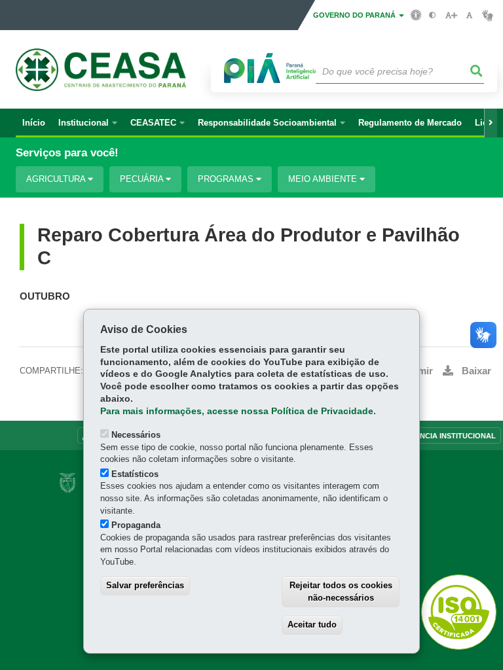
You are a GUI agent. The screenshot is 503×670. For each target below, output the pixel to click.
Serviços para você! (67, 153)
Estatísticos (134, 474)
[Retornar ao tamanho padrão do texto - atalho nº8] (469, 15)
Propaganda (135, 525)
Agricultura (57, 179)
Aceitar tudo (312, 624)
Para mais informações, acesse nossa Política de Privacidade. (238, 411)
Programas (227, 179)
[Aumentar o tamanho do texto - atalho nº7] (450, 15)
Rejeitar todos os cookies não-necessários (340, 591)
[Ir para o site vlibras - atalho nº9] (487, 15)
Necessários (135, 435)
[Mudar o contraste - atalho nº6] (432, 15)
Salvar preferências (145, 585)
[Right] (490, 123)
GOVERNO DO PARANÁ (355, 15)
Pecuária (143, 179)
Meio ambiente (324, 179)
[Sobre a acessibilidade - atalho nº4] (416, 14)
